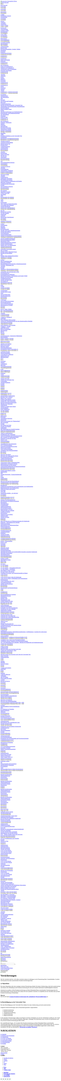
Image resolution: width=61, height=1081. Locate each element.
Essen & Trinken (4, 663)
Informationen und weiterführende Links (10, 722)
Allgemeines (3, 157)
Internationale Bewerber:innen (8, 467)
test (1, 953)
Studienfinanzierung (5, 535)
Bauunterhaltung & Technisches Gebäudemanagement (13, 263)
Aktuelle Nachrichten (6, 921)
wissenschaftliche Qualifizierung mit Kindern (11, 181)
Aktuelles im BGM (5, 141)
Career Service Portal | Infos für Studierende (11, 577)
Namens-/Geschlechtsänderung (8, 499)
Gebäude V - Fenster (5, 326)
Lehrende (3, 215)
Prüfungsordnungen (5, 526)
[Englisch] (3, 959)
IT (4, 1062)
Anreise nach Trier (5, 378)
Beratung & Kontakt (5, 819)
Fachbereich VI (4, 118)
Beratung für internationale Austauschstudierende (12, 829)
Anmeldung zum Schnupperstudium (9, 450)
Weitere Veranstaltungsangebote (8, 749)
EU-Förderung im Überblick (7, 709)
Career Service (4, 574)
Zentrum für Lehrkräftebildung (8, 207)
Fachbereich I (4, 56)
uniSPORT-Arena (5, 327)
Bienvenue (3, 102)
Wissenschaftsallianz (5, 353)
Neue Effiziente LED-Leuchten (8, 319)
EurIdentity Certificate (6, 918)
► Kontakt (3, 1043)
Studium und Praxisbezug (7, 583)
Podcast (2, 21)
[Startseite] (9, 1)
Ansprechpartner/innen (6, 234)
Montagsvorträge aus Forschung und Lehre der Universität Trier (16, 654)
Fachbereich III (4, 72)
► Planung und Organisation (7, 1035)
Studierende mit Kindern (6, 178)
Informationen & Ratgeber (7, 742)
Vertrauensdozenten (5, 735)
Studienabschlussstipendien (7, 817)
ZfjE (2, 98)
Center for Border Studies (7, 909)
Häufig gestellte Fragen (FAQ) (8, 887)
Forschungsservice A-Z (6, 717)
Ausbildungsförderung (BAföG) (8, 538)
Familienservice (4, 177)
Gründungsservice (5, 727)
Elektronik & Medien (6, 262)
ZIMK (2, 134)
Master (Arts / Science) (6, 398)
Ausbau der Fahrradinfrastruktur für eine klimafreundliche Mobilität (16, 321)
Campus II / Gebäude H (6, 317)
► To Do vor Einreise (6, 1038)
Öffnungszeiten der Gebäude (7, 510)
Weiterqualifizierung (5, 775)
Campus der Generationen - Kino (8, 650)
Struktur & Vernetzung (6, 758)
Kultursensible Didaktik (6, 942)
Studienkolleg (4, 471)
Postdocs (3, 786)
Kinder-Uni (3, 413)
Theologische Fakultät (6, 129)
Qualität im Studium (5, 511)
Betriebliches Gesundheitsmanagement (10, 138)
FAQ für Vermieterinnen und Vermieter (10, 838)
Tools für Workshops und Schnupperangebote (11, 435)
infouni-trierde (4, 1052)
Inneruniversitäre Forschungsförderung (10, 691)
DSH (2, 195)
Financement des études (6, 678)
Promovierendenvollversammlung (8, 763)
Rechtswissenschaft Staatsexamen (8, 402)
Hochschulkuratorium (6, 302)
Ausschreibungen (5, 233)
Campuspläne (4, 381)
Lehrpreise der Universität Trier (8, 615)
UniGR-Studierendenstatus (7, 914)
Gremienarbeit (4, 290)
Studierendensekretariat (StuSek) (8, 242)
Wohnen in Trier (4, 841)
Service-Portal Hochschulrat (7, 301)
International (3, 803)
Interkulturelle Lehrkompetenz (8, 941)
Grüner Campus (4, 25)
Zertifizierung (4, 597)
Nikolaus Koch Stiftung (6, 697)
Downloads (3, 950)
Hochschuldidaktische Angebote (8, 594)
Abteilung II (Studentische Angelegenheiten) (11, 235)
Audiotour (3, 22)
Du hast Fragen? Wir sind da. (7, 571)
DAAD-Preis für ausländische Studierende (11, 818)
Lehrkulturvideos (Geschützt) (7, 947)
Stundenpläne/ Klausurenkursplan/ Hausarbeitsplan (13, 106)
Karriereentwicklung (5, 783)
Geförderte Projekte (5, 351)
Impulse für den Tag (5, 144)
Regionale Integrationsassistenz (8, 835)
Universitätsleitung (5, 40)
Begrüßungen (4, 485)
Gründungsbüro (4, 148)
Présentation (3, 12)
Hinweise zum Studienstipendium (8, 701)
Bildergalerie (4, 415)
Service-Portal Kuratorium (7, 303)
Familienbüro (4, 137)
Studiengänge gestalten (6, 610)
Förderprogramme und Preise (7, 611)
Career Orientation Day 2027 (7, 581)
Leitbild (2, 14)
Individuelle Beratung (6, 595)
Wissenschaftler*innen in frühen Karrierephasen (12, 769)
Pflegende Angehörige (6, 182)
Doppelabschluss (5, 503)
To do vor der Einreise (6, 850)
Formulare (3, 543)
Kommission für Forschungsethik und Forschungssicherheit (14, 738)
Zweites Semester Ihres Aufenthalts (9, 831)
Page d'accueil (4, 5)
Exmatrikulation (4, 505)
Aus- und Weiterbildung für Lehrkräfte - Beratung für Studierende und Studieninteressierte (22, 642)
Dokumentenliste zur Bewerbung (8, 465)
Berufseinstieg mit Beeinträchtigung (9, 587)
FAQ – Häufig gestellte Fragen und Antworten (11, 834)
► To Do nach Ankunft (6, 1039)
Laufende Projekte (5, 314)
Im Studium (3, 94)
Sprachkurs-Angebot (5, 191)
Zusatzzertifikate (4, 407)
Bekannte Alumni (5, 346)
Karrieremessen (4, 579)
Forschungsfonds (5, 694)
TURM (2, 286)
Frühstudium (4, 427)
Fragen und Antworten (6, 933)
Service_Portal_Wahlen (6, 309)
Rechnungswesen (5, 229)
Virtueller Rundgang (5, 382)
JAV (2, 161)
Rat (1, 762)
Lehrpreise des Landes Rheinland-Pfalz (10, 617)
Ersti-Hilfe (3, 490)
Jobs (2, 254)
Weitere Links (4, 919)
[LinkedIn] (10, 1079)
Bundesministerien (5, 710)
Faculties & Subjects (8, 1058)
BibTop (2, 331)
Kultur (2, 670)
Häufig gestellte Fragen (6, 109)
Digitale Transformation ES (7, 623)
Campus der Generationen (7, 643)
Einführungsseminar (5, 825)
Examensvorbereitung (6, 104)
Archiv (2, 374)
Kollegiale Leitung (5, 761)
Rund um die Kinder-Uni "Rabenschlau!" (10, 421)
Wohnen (3, 661)
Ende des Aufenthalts (6, 830)
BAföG (2, 110)
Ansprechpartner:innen (6, 853)
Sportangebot (4, 153)
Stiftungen (3, 711)
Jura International (5, 97)
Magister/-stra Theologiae (7, 403)
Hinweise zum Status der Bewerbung (9, 455)
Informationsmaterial (5, 901)
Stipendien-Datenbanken (6, 553)
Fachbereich (3, 58)
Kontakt (2, 185)
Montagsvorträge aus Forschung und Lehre (11, 649)
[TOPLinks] (3, 299)
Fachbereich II (4, 62)
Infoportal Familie (5, 174)
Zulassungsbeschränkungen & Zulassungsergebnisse (13, 466)
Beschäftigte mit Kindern (6, 179)
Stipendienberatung (5, 554)
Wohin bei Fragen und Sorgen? (8, 489)
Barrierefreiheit (4, 337)
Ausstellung (3, 24)
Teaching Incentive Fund (6, 614)
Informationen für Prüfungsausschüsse (10, 525)
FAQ (2, 475)
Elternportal (3, 419)
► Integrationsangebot (6, 1041)
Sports (5, 1063)
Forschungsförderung (6, 689)
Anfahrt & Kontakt (5, 375)
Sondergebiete (4, 225)
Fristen (2, 477)
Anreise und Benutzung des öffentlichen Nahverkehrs (13, 885)
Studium (3, 78)
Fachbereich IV (4, 82)
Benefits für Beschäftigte (6, 253)
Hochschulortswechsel (6, 507)
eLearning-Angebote (5, 747)
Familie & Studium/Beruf (6, 172)
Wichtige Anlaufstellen (6, 130)
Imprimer (3, 934)
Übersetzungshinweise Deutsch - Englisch (10, 899)
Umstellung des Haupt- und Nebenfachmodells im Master (14, 573)
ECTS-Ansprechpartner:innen (8, 826)
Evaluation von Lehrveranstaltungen (9, 607)
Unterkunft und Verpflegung (7, 883)
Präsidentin (3, 50)
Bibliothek (3, 133)
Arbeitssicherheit (4, 46)
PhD (2, 473)
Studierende (3, 214)
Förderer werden (4, 558)
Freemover (3, 842)
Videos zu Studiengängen (7, 433)
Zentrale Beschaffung (6, 231)
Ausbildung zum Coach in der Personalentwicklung (13, 639)
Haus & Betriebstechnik (6, 261)
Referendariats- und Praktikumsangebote (10, 113)
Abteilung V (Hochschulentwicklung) (9, 269)
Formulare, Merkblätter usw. (7, 265)
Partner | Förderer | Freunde (7, 338)
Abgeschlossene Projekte (6, 322)
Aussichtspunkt (4, 29)
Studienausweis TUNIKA (7, 514)
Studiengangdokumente (6, 606)
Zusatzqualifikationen (6, 527)
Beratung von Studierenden (7, 943)
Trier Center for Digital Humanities (9, 203)
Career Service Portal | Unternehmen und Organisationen (14, 578)
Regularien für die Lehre (6, 602)
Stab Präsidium (4, 44)
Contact (2, 1054)
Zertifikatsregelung (5, 949)
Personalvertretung (5, 158)
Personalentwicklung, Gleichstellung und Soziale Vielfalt (14, 275)
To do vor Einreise (5, 873)
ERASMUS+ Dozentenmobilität (8, 895)
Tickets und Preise (5, 154)
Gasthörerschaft (4, 647)
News (2, 358)
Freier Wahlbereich (5, 409)
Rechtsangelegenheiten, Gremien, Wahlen (10, 49)
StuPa (2, 199)
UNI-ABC (3, 491)
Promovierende (4, 778)
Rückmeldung (4, 513)
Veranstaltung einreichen (6, 418)
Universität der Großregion (7, 354)
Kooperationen (4, 766)
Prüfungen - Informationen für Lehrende (10, 522)
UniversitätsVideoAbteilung (7, 205)
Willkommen (4, 926)
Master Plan (3, 561)
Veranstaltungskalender (6, 366)
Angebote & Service (5, 166)
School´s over (4, 439)
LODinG (3, 705)
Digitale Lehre (4, 598)
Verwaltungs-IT (4, 281)
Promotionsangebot (5, 857)
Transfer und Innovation (6, 279)
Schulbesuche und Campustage (8, 434)
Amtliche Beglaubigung (6, 458)
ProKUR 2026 (4, 117)
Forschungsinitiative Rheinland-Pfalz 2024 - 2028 (12, 702)
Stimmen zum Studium (6, 343)
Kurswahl (3, 827)
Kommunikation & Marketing (8, 274)
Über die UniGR (4, 907)
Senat (2, 293)
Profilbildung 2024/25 (6, 16)
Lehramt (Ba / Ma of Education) (8, 401)
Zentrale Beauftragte (5, 206)
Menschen (3, 365)
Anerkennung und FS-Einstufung (8, 69)
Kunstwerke (3, 28)
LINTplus (3, 622)
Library (5, 1059)
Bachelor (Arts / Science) (6, 397)
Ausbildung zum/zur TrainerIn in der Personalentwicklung (14, 641)
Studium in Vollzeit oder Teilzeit (8, 406)
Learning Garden (5, 30)
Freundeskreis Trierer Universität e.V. (9, 349)
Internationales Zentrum (6, 923)
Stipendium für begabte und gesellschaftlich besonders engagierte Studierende (19, 551)
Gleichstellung (4, 164)
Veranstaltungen (4, 802)
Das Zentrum (4, 190)
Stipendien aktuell (5, 547)
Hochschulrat (4, 297)
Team (2, 767)
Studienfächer (4, 405)
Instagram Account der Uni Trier (8, 438)
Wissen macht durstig (6, 447)
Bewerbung (3, 451)
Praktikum (3, 533)
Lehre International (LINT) (7, 935)
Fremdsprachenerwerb (6, 530)
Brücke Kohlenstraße (6, 329)
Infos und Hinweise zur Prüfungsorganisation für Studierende (15, 521)
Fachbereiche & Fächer (6, 53)
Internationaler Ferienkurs (7, 878)
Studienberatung (4, 846)
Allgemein (3, 76)
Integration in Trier (5, 902)
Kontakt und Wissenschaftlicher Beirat (10, 889)
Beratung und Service (6, 626)
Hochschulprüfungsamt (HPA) (8, 239)
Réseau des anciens (5, 341)
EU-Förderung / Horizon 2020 (8, 898)
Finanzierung (4, 777)
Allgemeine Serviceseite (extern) (8, 249)
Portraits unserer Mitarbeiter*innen (9, 251)
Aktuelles (3, 74)
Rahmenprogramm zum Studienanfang (10, 487)
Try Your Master (4, 565)
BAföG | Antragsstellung (6, 541)
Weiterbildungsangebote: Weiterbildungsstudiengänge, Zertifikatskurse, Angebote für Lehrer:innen (24, 631)
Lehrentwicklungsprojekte (7, 618)
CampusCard (4, 630)
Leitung (2, 223)
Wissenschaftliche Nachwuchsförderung (10, 706)
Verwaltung (3, 218)
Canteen (5, 1060)
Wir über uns (4, 156)
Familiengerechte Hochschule (8, 183)
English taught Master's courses (8, 399)
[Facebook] (2, 1079)
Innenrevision (4, 48)
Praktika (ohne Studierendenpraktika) (9, 255)
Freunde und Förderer (6, 426)
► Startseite (3, 1034)
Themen (2, 333)
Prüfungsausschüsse (5, 523)
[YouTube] (6, 1079)
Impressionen (4, 38)
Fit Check (3, 563)
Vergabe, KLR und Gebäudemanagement (10, 230)
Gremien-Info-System (6, 291)
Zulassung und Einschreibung (8, 858)
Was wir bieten (4, 250)
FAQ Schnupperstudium (6, 445)
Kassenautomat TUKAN (6, 509)
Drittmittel (3, 227)
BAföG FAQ (4, 542)
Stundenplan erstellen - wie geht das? (9, 493)
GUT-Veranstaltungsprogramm (8, 746)
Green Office (4, 34)
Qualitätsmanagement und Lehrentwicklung (11, 625)
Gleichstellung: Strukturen (7, 170)
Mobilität (3, 662)
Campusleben (4, 363)
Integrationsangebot (5, 847)
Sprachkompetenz (5, 945)
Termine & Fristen (5, 517)
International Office (5, 241)
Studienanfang (4, 478)
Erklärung (3, 373)
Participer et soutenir (5, 930)
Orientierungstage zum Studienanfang (9, 482)
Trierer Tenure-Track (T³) (6, 757)
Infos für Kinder (4, 422)
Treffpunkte (3, 675)
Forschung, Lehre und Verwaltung (9, 891)
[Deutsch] (3, 958)
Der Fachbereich (4, 65)
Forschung (3, 81)
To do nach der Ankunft (6, 851)
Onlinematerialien (5, 657)
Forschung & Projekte (6, 128)
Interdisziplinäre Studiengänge (8, 395)
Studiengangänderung (6, 506)
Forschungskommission (6, 737)
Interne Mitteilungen (5, 370)
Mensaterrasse (4, 330)
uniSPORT (3, 318)
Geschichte (3, 18)
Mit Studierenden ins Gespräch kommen (10, 429)
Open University (4, 655)
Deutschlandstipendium (6, 347)
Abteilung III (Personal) (6, 246)
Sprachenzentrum (5, 187)
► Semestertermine (5, 1042)
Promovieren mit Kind (6, 754)
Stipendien (3, 545)
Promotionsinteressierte (6, 771)
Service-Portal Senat (5, 294)
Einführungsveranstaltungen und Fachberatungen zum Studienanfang (17, 486)
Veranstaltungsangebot (6, 582)
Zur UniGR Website (5, 922)
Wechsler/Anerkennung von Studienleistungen (11, 112)
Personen (3, 100)
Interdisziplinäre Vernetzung (7, 765)
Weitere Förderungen (5, 755)
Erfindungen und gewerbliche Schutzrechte (11, 726)
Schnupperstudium (5, 441)
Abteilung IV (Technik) (6, 257)
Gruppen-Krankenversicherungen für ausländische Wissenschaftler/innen (27, 996)
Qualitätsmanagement (6, 278)
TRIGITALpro (4, 621)
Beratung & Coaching (6, 211)
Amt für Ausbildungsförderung (8, 238)
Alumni (2, 90)
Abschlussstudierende (6, 813)
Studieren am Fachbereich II (7, 68)
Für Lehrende (4, 917)
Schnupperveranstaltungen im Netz (9, 446)
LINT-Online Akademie (6, 938)
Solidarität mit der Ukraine (7, 811)
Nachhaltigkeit (4, 32)
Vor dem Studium (5, 213)
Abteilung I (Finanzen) (6, 221)
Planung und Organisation (7, 870)
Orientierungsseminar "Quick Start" (9, 815)
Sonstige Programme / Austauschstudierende (11, 474)
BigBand (3, 673)
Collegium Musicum (5, 674)
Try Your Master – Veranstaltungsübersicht (11, 567)
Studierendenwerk (5, 355)
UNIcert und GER (5, 193)
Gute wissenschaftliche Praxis (8, 718)
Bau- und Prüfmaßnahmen (7, 310)
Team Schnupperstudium (6, 449)
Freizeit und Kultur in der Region (8, 886)
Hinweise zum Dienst (6, 454)
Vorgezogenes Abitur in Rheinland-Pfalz (10, 462)
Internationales (4, 126)
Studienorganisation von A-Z (7, 497)
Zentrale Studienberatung (6, 243)
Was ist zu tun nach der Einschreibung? (10, 481)
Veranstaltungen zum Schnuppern (8, 443)
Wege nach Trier (4, 809)
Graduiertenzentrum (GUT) (7, 739)
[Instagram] (8, 1079)
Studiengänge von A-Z (6, 393)
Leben (2, 658)
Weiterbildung (4, 627)
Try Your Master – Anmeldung (8, 569)
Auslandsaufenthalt (5, 531)
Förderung (3, 750)
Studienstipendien (5, 549)
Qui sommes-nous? (5, 931)
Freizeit (2, 665)
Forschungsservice (5, 273)
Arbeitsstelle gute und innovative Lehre (10, 271)
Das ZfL (3, 210)
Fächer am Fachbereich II (7, 66)
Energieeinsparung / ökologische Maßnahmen (11, 335)
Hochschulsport (4, 149)
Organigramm (4, 17)
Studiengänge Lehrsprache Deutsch (9, 463)
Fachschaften (4, 202)
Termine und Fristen (5, 849)
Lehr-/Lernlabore (5, 635)
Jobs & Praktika (4, 677)
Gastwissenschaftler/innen (7, 867)
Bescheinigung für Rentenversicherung (10, 501)
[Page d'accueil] (4, 2)
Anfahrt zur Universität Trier (7, 379)
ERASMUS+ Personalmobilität (8, 897)
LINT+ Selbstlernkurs (6, 946)
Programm (3, 417)
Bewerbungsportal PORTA (7, 457)
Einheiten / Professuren (6, 122)
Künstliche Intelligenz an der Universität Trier (11, 136)
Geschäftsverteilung (5, 42)
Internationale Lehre (5, 599)
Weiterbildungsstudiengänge (7, 633)
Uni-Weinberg (4, 36)
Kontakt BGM (4, 145)
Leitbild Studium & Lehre (7, 601)
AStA (2, 201)
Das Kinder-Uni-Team (6, 425)
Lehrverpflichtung (5, 605)
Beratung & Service (5, 681)
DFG (2, 707)
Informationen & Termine (7, 305)
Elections (3, 306)
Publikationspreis (5, 753)
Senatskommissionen (5, 295)
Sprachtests (3, 194)
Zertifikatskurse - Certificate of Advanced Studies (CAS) (14, 637)
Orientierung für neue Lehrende (8, 609)
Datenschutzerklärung (6, 957)
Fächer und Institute (5, 60)
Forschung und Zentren (6, 70)
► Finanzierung (4, 1037)
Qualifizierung (4, 591)
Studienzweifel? (4, 515)
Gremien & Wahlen (5, 287)
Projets (2, 927)
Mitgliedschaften (4, 357)
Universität (3, 6)
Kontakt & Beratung (5, 715)
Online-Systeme (4, 646)
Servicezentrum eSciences (7, 186)
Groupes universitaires (6, 667)
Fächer (2, 77)
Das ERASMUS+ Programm (7, 894)
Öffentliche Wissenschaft (6, 651)
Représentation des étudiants (7, 197)
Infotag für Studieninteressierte (8, 430)
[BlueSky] (4, 1079)
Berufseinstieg (4, 585)
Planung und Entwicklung (7, 277)
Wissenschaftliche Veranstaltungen (9, 695)
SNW (2, 285)
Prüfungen (3, 61)
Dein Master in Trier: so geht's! (8, 570)
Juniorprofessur (4, 794)
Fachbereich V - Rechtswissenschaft (9, 92)
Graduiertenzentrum (5, 146)
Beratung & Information (6, 774)
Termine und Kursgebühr (6, 882)
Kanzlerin (3, 52)
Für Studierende (4, 915)
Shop (5, 1064)
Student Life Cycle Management (8, 245)
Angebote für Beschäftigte (7, 142)
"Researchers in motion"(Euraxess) (28, 1027)
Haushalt (3, 226)
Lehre (2, 589)
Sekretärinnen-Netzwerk (6, 282)
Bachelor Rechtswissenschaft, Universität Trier (12, 105)
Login (2, 369)
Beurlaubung (4, 502)
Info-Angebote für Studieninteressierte (10, 437)
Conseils (3, 679)
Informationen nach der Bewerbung (9, 833)
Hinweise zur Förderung (6, 699)
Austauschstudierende (6, 821)
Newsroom (3, 729)
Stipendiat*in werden (6, 559)
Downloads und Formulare (7, 101)
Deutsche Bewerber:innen (7, 459)
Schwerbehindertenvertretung (7, 162)
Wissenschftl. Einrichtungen (7, 217)
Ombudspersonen (5, 721)
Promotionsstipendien (6, 550)
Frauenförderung (4, 169)
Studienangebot (4, 96)
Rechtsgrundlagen (5, 108)
